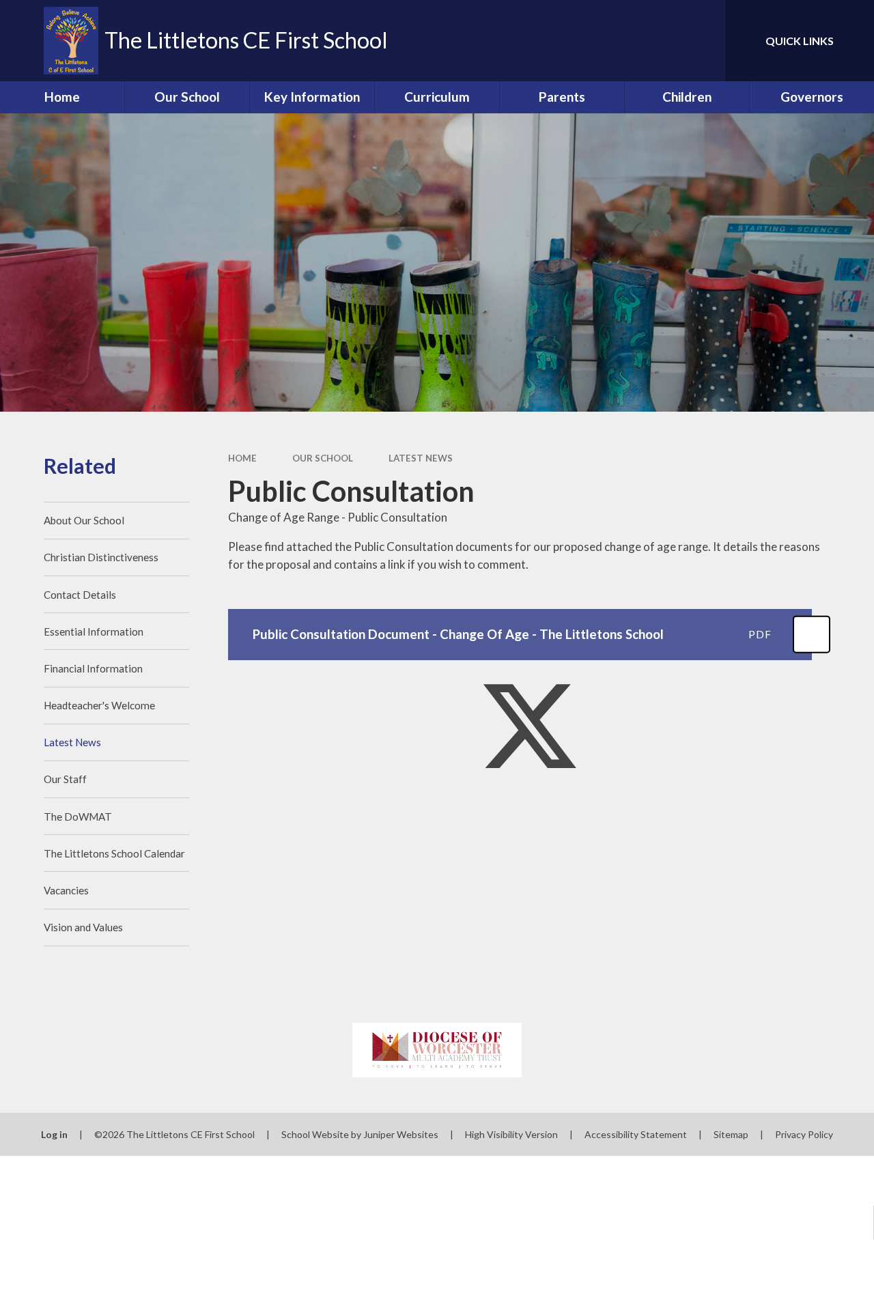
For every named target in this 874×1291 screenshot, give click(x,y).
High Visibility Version (511, 1134)
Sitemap (731, 1134)
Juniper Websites (400, 1134)
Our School (322, 458)
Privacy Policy (804, 1134)
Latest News (421, 458)
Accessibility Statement (635, 1134)
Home (242, 458)
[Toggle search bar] (703, 40)
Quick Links (799, 40)
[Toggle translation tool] (657, 40)
